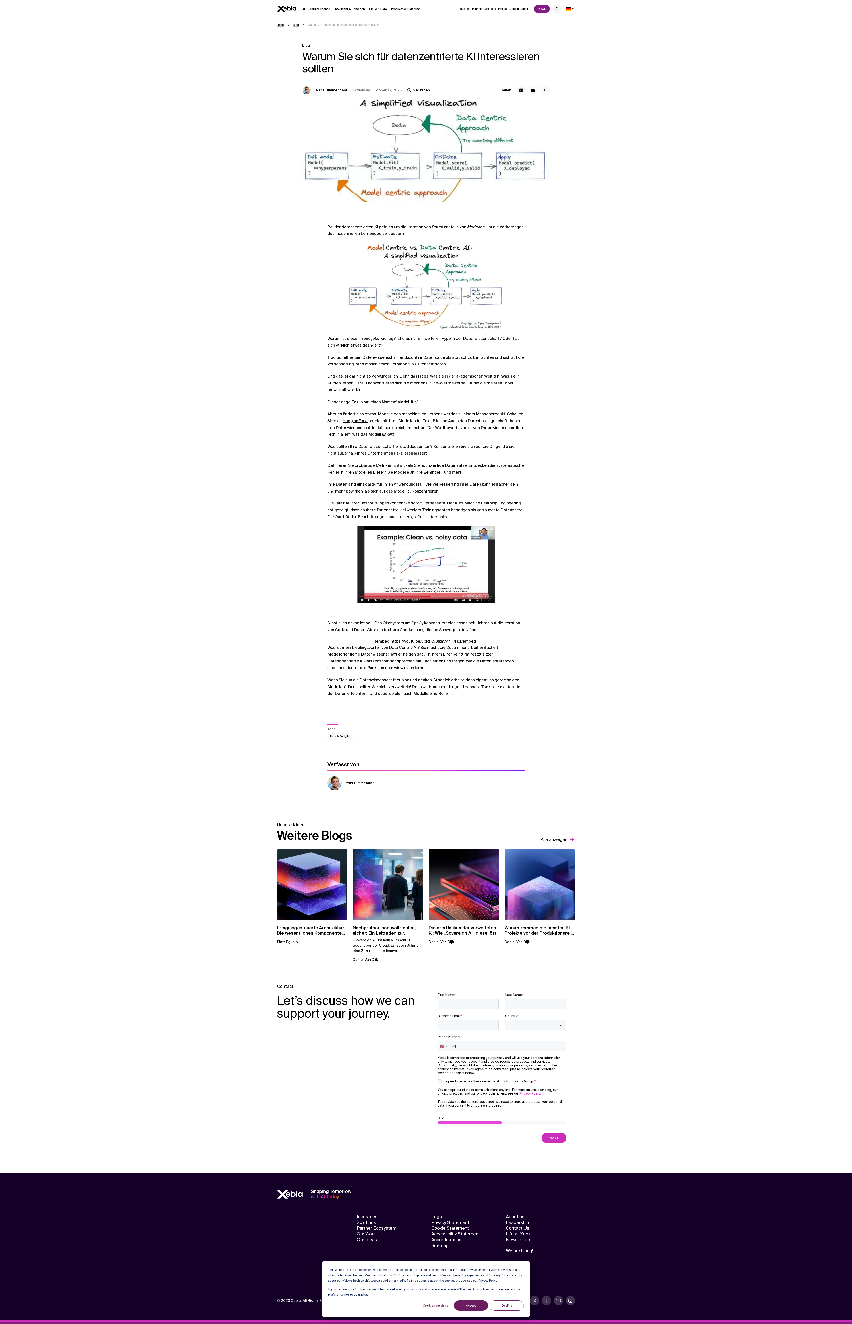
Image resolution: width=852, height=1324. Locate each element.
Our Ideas (367, 1240)
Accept (471, 1305)
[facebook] (546, 1300)
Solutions (490, 9)
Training (503, 9)
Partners (477, 9)
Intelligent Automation (350, 9)
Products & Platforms (405, 9)
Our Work (366, 1234)
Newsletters (518, 1240)
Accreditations (446, 1240)
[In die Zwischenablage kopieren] (545, 90)
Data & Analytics (340, 736)
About (525, 9)
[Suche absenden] (557, 9)
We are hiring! (519, 1251)
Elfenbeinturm (456, 654)
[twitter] (534, 1300)
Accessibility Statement (455, 1234)
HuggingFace (355, 421)
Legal (437, 1217)
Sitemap (440, 1245)
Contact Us (517, 1228)
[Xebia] (286, 9)
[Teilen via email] (533, 90)
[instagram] (570, 1300)
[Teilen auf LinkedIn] (521, 90)
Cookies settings (435, 1305)
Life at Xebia (519, 1234)
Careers (514, 9)
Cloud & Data (378, 9)
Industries (464, 9)
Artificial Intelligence (316, 9)
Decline (507, 1305)
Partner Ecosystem (376, 1228)
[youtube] (558, 1300)
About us (515, 1217)
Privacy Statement (450, 1222)
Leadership (517, 1222)
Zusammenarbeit (462, 647)
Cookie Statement (450, 1228)
